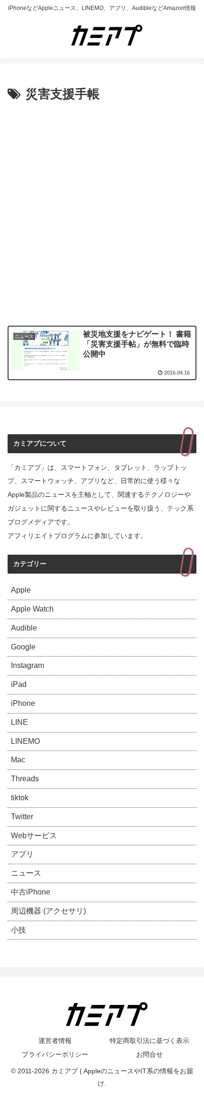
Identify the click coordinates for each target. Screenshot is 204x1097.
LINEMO (25, 741)
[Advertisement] (102, 212)
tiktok (19, 798)
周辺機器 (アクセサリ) (48, 911)
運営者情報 (55, 1040)
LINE (19, 722)
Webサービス (34, 836)
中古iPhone (30, 892)
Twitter (22, 817)
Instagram (27, 665)
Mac (18, 760)
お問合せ (149, 1054)
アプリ (22, 854)
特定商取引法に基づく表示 (149, 1040)
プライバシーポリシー (55, 1054)
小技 (18, 930)
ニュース (26, 873)
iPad (19, 684)
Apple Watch (32, 609)
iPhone (23, 703)
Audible (24, 628)
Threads (25, 779)
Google (23, 647)
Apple (21, 590)
